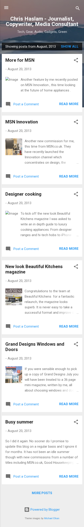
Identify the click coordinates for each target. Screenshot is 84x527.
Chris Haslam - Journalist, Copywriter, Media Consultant (42, 21)
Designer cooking (23, 194)
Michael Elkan (51, 518)
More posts (42, 493)
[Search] (77, 9)
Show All (70, 46)
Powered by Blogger (45, 510)
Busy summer (19, 422)
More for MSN (19, 60)
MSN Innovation (21, 122)
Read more (69, 104)
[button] (76, 60)
